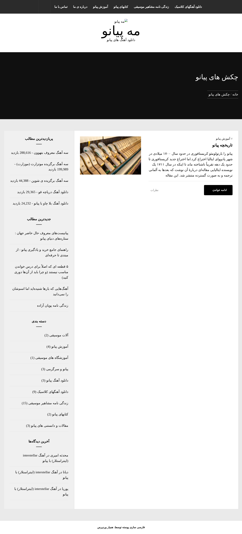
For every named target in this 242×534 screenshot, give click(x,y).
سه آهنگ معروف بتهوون (51, 153)
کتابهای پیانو (121, 6)
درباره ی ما (80, 6)
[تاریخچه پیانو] (110, 173)
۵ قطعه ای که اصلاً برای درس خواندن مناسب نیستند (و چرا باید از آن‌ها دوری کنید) (41, 272)
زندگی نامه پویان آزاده (52, 305)
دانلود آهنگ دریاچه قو (53, 192)
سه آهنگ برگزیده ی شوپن (49, 181)
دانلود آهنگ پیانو (57, 380)
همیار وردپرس (105, 527)
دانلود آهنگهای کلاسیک (188, 6)
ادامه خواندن (220, 190)
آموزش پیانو (100, 6)
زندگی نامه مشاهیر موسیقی (151, 6)
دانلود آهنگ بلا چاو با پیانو (51, 203)
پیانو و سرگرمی (57, 369)
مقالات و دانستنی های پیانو (49, 426)
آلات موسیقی (58, 335)
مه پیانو (121, 31)
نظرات (154, 190)
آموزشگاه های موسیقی (51, 358)
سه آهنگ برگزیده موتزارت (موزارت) (42, 164)
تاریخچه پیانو (222, 145)
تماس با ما (60, 6)
